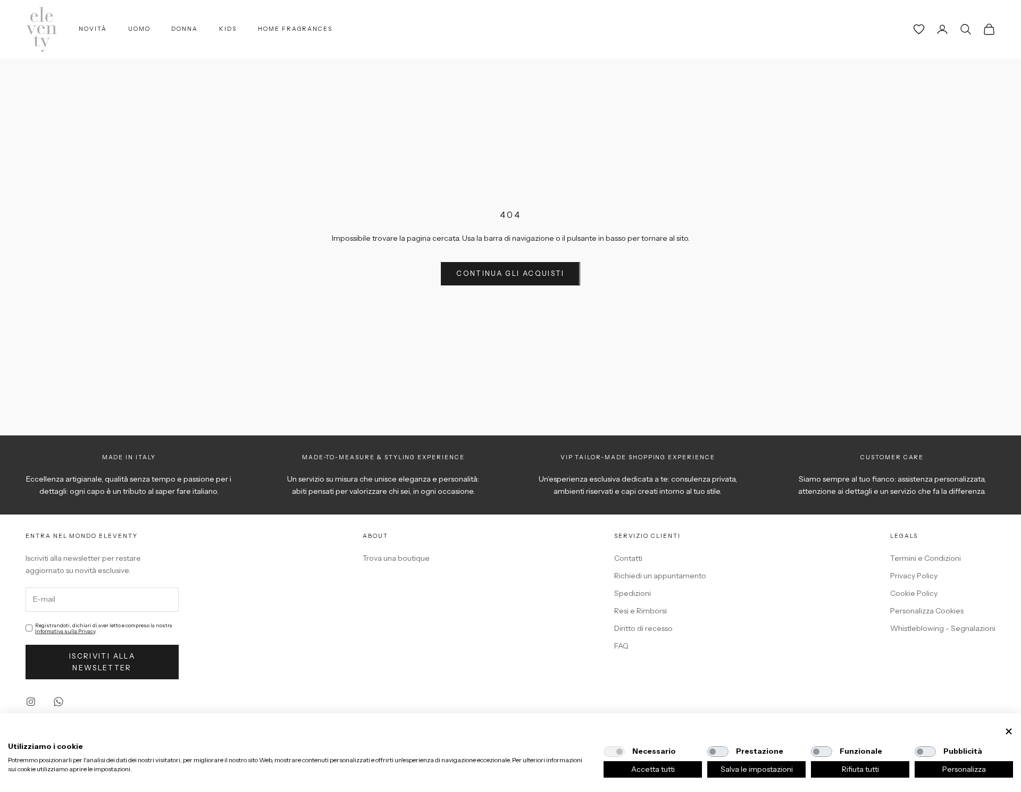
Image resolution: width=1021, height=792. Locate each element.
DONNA (184, 29)
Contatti (628, 558)
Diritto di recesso (643, 628)
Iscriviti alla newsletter (102, 661)
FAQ (621, 646)
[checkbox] (614, 751)
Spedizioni (632, 593)
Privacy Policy (914, 575)
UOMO (139, 29)
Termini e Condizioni (925, 558)
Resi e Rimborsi (640, 611)
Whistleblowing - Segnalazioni (942, 628)
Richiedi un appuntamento (660, 575)
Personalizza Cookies (927, 611)
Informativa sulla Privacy (65, 631)
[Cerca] (965, 29)
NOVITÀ (93, 29)
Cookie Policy (914, 593)
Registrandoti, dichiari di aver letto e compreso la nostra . (103, 628)
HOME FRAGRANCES (295, 29)
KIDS (228, 29)
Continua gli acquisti (510, 273)
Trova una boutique (396, 558)
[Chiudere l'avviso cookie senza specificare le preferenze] (1009, 731)
